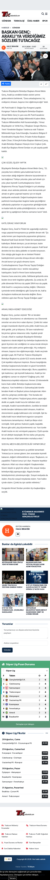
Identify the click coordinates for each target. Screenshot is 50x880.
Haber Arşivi (34, 849)
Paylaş (7, 84)
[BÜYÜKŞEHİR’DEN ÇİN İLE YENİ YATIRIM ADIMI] (13, 554)
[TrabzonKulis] (11, 14)
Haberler (5, 28)
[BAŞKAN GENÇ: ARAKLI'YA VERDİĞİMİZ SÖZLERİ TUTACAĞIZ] (25, 66)
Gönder (7, 650)
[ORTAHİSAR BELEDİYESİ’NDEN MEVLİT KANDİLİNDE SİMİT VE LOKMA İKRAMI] (37, 600)
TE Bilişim (30, 867)
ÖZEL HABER (33, 21)
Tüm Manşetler (35, 843)
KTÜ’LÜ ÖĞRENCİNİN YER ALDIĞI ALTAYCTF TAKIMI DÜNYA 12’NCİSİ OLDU (36, 587)
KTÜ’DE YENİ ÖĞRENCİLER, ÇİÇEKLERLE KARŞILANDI (13, 610)
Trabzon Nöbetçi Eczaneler (10, 827)
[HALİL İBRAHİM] (8, 531)
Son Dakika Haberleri (12, 849)
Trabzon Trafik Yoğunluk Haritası (37, 835)
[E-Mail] (18, 534)
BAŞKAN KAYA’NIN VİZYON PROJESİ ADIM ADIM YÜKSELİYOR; (35, 564)
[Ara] (43, 14)
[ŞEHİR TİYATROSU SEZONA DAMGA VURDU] (13, 577)
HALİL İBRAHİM (23, 529)
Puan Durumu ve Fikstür (13, 843)
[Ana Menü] (46, 14)
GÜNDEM (6, 21)
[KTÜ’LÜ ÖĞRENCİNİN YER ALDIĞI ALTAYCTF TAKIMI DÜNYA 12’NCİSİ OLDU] (37, 577)
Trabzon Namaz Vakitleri (9, 835)
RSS (9, 859)
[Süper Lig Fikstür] (47, 733)
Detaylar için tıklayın (25, 724)
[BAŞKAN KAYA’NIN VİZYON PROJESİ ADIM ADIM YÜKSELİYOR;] (37, 554)
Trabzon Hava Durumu (38, 825)
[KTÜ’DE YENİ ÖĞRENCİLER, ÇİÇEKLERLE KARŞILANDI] (13, 600)
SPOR (45, 21)
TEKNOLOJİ (19, 21)
